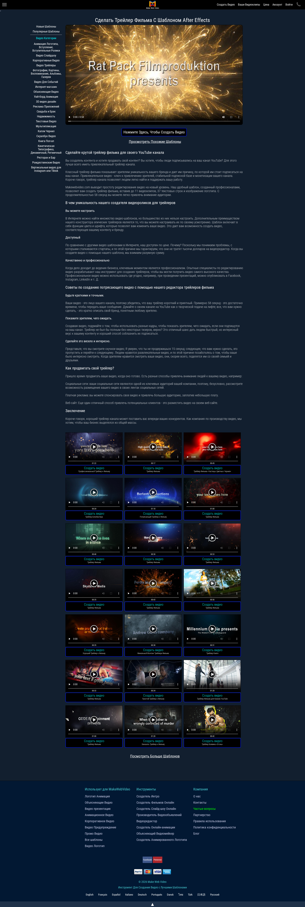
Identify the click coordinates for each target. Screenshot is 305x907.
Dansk (170, 894)
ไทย (180, 894)
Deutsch (142, 894)
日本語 (201, 894)
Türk (190, 894)
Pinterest (158, 859)
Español (116, 894)
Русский (214, 894)
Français (102, 894)
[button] (94, 449)
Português (156, 894)
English (89, 894)
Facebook (147, 859)
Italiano (129, 894)
